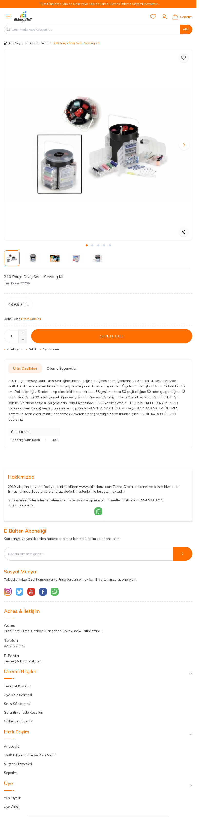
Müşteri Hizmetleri (18, 760)
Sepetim (10, 769)
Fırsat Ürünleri (38, 43)
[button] (12, 143)
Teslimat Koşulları (17, 682)
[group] (98, 142)
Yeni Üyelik (12, 794)
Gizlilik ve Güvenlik (18, 717)
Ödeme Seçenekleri (62, 364)
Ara (186, 29)
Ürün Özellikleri (25, 364)
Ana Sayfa (16, 43)
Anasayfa (12, 743)
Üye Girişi (11, 803)
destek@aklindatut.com (22, 657)
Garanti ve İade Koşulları (23, 708)
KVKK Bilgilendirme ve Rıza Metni (29, 751)
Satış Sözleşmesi (17, 700)
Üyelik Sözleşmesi (18, 691)
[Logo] (36, 17)
